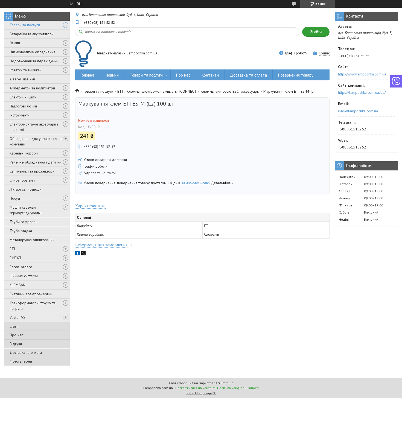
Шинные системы (24, 275)
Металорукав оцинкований (32, 239)
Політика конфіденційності (238, 388)
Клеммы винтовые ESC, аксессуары (230, 91)
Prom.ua (227, 383)
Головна (87, 75)
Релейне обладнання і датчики (35, 162)
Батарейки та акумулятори (32, 33)
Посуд (15, 198)
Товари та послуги (25, 24)
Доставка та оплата (26, 352)
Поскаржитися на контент (195, 388)
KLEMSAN (17, 284)
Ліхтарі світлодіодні (26, 189)
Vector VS (17, 317)
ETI (12, 248)
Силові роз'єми (22, 180)
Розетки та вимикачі (26, 70)
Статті (14, 326)
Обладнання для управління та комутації (36, 141)
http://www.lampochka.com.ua (362, 74)
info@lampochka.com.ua (358, 111)
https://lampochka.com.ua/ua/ (362, 92)
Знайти (316, 32)
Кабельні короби (24, 153)
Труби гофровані (24, 221)
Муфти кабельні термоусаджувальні (26, 210)
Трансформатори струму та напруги (33, 305)
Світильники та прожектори (32, 171)
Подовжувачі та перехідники (34, 61)
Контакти (210, 75)
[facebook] (77, 254)
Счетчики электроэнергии (31, 293)
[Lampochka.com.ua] (83, 54)
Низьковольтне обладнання (32, 51)
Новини (112, 75)
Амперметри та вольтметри (32, 88)
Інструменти (20, 115)
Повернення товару (295, 75)
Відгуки (16, 343)
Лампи (15, 42)
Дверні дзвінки (22, 79)
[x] (83, 254)
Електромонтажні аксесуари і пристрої (34, 127)
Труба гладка (21, 230)
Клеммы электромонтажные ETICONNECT (162, 91)
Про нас (16, 334)
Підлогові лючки (23, 106)
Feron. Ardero (21, 266)
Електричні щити (23, 97)
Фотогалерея (21, 361)
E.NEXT (16, 257)
